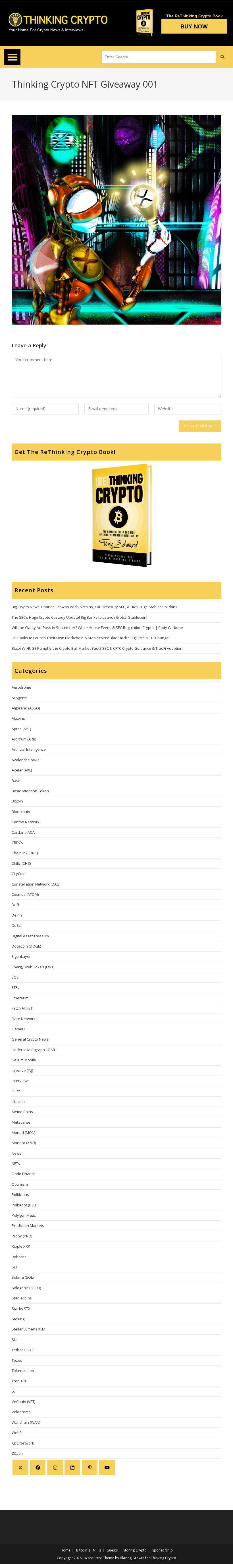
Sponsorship (162, 1550)
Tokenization (23, 1370)
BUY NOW (194, 26)
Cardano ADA (23, 832)
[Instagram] (55, 1467)
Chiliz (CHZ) (21, 863)
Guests (112, 1550)
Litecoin (18, 1101)
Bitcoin (17, 801)
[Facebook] (37, 1467)
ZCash (17, 1453)
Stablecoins (22, 1298)
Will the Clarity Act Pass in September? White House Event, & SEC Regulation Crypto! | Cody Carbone (97, 627)
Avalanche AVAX (26, 759)
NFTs (16, 1163)
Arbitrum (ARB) (24, 739)
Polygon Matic (24, 1215)
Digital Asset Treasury (30, 935)
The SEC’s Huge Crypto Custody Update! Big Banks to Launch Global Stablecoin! (79, 617)
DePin (17, 915)
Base (16, 780)
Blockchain (21, 811)
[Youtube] (107, 1467)
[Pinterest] (89, 1467)
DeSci (16, 925)
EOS (15, 977)
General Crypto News (30, 1039)
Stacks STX (21, 1308)
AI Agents (20, 697)
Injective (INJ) (22, 1070)
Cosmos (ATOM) (25, 894)
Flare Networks (25, 1018)
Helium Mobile (24, 1059)
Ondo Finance (24, 1173)
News (16, 1153)
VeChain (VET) (23, 1401)
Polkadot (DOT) (24, 1205)
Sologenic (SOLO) (26, 1287)
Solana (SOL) (23, 1277)
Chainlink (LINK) (25, 852)
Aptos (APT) (21, 728)
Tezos (17, 1360)
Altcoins (18, 718)
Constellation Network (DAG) (36, 884)
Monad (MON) (23, 1132)
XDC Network (23, 1443)
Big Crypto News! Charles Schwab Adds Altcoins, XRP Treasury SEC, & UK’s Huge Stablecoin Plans (94, 606)
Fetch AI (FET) (22, 1008)
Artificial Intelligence (29, 749)
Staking (18, 1318)
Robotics (19, 1256)
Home (65, 1550)
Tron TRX (19, 1380)
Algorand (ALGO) (26, 708)
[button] (12, 57)
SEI (14, 1267)
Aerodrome (21, 687)
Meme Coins (22, 1111)
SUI (14, 1339)
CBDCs (17, 842)
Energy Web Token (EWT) (33, 966)
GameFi (18, 1028)
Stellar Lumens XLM (28, 1329)
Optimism (20, 1184)
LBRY (16, 1090)
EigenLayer (21, 956)
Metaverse (21, 1122)
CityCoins (20, 873)
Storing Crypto (135, 1550)
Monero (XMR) (24, 1142)
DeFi (15, 904)
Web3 (17, 1432)
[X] (20, 1467)
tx (13, 1391)
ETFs (15, 987)
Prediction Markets (28, 1225)
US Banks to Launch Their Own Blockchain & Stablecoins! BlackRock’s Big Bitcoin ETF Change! (90, 637)
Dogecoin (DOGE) (26, 946)
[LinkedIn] (72, 1467)
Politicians (20, 1194)
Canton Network (25, 821)
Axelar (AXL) (22, 770)
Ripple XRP (21, 1246)
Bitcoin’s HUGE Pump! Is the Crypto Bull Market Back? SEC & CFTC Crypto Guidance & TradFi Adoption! (97, 648)
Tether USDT (22, 1349)
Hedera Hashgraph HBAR (33, 1049)
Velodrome (21, 1411)
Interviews (21, 1080)
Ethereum (20, 997)
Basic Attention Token (30, 790)
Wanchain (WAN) (26, 1422)
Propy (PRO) (22, 1236)
